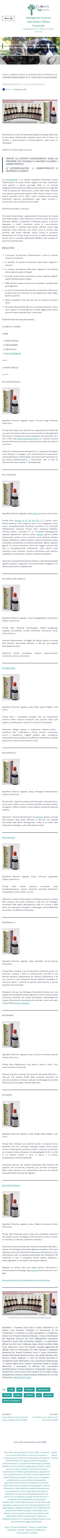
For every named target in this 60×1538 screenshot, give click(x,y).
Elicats (8, 89)
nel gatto (25, 1003)
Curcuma (7, 1395)
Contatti (21, 1530)
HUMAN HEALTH (18, 74)
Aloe (19, 1390)
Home (5, 74)
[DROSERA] (11, 1047)
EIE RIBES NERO (8, 668)
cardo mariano (43, 1390)
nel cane (17, 1003)
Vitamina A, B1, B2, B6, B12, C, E (29, 520)
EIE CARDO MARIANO (11, 1185)
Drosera (18, 1395)
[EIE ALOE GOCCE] (11, 506)
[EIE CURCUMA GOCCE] (11, 413)
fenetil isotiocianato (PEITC (28, 438)
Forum (6, 60)
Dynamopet (29, 1395)
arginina (40, 534)
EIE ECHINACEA (8, 837)
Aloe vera (36, 513)
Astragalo (39, 817)
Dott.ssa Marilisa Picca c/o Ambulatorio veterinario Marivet (26, 1280)
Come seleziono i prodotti (27, 1533)
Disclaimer (11, 1530)
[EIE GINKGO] (11, 1127)
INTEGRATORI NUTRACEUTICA (42, 74)
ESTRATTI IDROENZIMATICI (12, 1401)
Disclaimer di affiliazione (35, 1530)
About (7, 1527)
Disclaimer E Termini (22, 1377)
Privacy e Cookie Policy (38, 1527)
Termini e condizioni (19, 1527)
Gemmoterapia (11, 179)
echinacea (48, 1395)
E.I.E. (39, 1395)
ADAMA (11, 1390)
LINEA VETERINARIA (13, 353)
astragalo (29, 1390)
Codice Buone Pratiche (54, 1455)
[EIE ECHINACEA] (11, 869)
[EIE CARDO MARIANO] (11, 1217)
